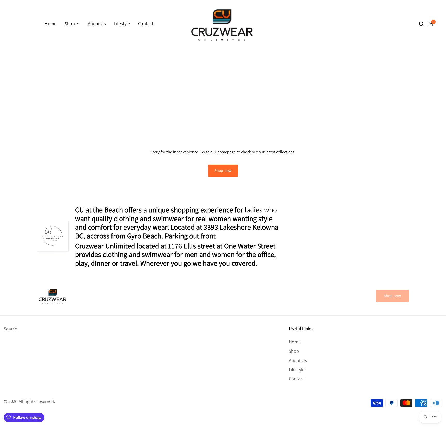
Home (295, 342)
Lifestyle (297, 369)
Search (10, 329)
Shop (294, 351)
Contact (296, 379)
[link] (392, 296)
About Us (298, 360)
